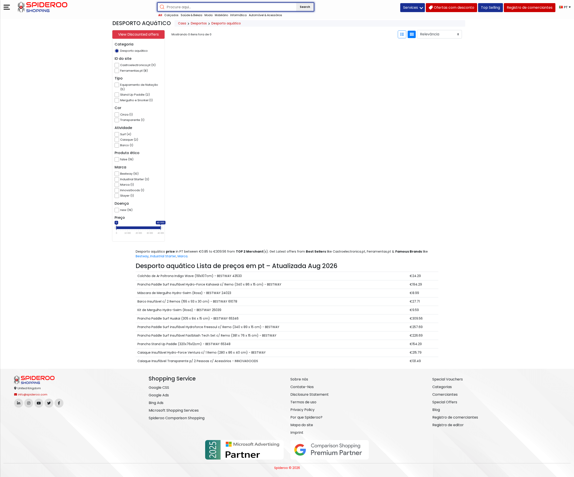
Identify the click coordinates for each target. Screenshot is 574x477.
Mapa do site (301, 425)
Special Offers (444, 402)
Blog (436, 409)
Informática (238, 15)
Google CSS (159, 387)
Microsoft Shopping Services (174, 410)
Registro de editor (448, 425)
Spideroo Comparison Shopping (176, 418)
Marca (182, 256)
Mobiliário (221, 15)
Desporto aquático (226, 23)
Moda (208, 15)
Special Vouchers (447, 379)
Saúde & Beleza (191, 15)
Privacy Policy (302, 409)
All (160, 15)
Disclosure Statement (309, 394)
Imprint (296, 432)
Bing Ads (156, 402)
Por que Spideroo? (306, 417)
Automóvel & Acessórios (265, 15)
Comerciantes (445, 394)
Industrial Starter (163, 256)
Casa (182, 23)
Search (305, 7)
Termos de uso (303, 402)
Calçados (171, 15)
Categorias (442, 386)
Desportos (199, 23)
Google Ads (159, 395)
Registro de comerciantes (455, 417)
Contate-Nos (302, 386)
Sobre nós (299, 379)
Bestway (142, 256)
